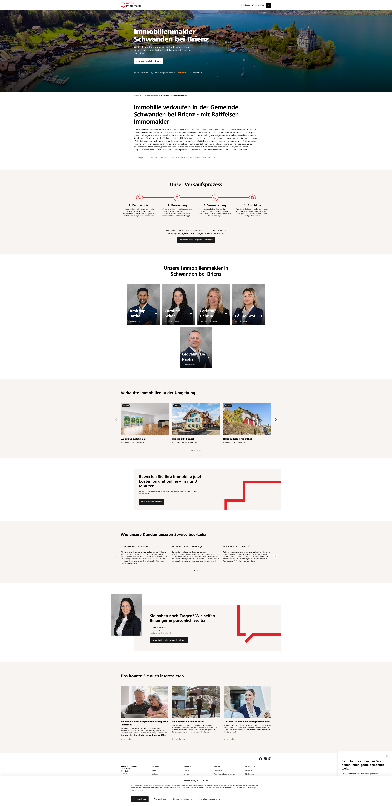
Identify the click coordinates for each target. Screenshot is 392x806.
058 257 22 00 (127, 774)
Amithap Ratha (137, 313)
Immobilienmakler (158, 157)
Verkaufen (155, 774)
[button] (268, 5)
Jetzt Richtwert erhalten (151, 502)
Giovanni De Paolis (193, 357)
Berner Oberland (202, 129)
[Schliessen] (387, 757)
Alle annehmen (139, 799)
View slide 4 (199, 450)
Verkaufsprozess (141, 157)
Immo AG (186, 770)
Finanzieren (187, 767)
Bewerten (155, 767)
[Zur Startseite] (131, 5)
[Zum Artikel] (144, 702)
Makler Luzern (250, 774)
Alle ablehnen (160, 799)
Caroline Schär (172, 313)
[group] (141, 72)
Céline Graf (245, 316)
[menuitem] (245, 5)
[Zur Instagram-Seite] (269, 759)
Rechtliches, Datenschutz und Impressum (225, 775)
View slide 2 (194, 450)
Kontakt (217, 767)
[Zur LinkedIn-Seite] (265, 759)
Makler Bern (249, 770)
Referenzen (195, 157)
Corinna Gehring (207, 313)
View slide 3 (197, 450)
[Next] (275, 419)
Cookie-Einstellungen (182, 799)
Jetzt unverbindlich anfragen (148, 61)
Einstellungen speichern (209, 799)
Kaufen (154, 770)
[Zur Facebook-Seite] (260, 759)
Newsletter (218, 770)
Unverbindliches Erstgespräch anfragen (196, 240)
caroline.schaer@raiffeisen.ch (160, 633)
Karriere (186, 774)
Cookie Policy (217, 788)
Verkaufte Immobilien (178, 157)
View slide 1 (192, 450)
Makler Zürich (250, 767)
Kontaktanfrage (210, 157)
